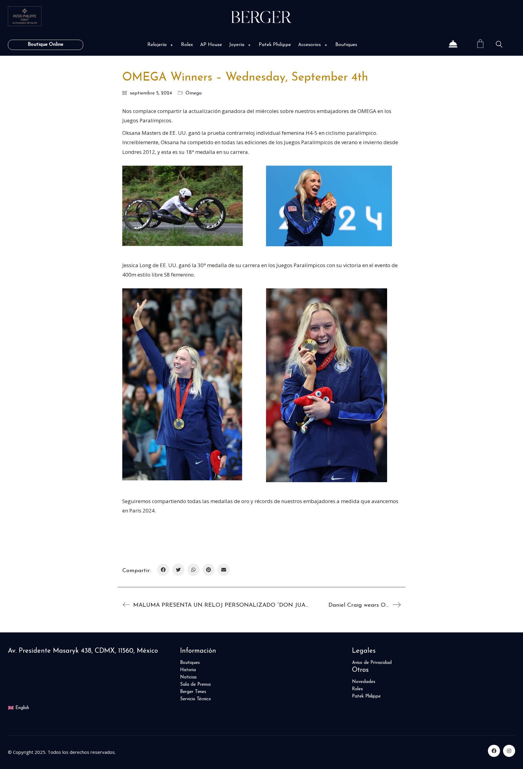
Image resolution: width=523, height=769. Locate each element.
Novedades (363, 682)
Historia (188, 670)
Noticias (188, 677)
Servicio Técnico (195, 699)
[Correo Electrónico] (224, 570)
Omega (194, 93)
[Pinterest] (208, 570)
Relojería (156, 44)
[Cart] (480, 44)
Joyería (236, 44)
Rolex (187, 44)
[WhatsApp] (193, 570)
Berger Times (193, 692)
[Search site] (499, 45)
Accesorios (309, 44)
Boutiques (346, 44)
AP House (211, 44)
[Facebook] (163, 570)
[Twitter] (178, 570)
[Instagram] (509, 751)
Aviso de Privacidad (372, 663)
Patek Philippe (275, 44)
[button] (171, 45)
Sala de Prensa (195, 684)
